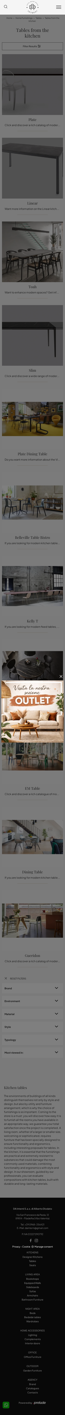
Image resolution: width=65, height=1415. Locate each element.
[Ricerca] (5, 7)
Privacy (16, 1246)
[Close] (61, 676)
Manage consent (43, 1246)
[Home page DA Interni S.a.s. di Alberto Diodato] (32, 7)
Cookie (26, 1246)
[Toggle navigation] (58, 7)
